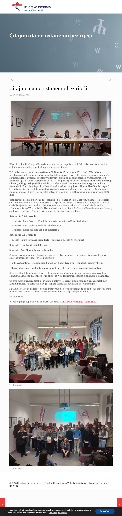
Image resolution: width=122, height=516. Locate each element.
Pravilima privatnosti (58, 512)
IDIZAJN (13, 485)
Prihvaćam (105, 511)
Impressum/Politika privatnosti (71, 483)
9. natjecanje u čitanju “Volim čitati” (79, 301)
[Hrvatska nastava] (31, 6)
